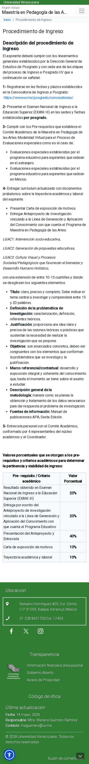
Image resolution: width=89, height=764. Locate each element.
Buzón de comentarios (66, 758)
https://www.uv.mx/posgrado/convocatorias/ (38, 98)
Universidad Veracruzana (21, 2)
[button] (9, 754)
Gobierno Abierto (40, 673)
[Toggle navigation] (81, 11)
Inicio (7, 20)
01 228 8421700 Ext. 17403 (41, 618)
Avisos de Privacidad (43, 680)
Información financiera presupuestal (55, 665)
